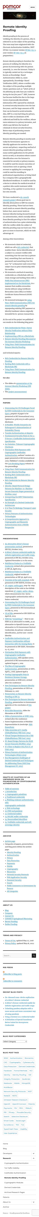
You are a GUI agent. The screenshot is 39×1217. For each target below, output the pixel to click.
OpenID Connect (19, 1104)
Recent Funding (11, 921)
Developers (7, 1153)
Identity (7, 1075)
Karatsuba (8, 1083)
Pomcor (5, 1213)
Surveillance (9, 1125)
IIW (29, 1075)
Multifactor (8, 1087)
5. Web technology (12, 808)
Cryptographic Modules (13, 1183)
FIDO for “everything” (14, 619)
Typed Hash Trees (11, 1129)
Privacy (10, 858)
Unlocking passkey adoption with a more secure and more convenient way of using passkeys (20, 1011)
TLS (22, 1125)
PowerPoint (9, 727)
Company (8, 913)
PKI (5, 1112)
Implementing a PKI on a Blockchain (19, 336)
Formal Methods (20, 1071)
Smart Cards (9, 1121)
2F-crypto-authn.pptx (14, 586)
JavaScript (26, 1079)
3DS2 (6, 1058)
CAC (5, 1062)
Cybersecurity (28, 1062)
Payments (11, 863)
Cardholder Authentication (15, 1173)
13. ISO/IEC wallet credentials (16, 816)
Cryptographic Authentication (16, 1163)
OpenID (7, 1104)
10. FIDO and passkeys (13, 811)
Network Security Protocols (18, 875)
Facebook (8, 1071)
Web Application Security (17, 877)
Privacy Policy (10, 943)
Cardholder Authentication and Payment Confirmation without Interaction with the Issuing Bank (18, 641)
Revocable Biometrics (13, 711)
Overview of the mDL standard (17, 580)
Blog (7, 910)
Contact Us (9, 916)
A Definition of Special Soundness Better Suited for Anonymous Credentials (18, 1022)
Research (7, 1158)
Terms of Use (10, 941)
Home (5, 1144)
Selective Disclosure (20, 1116)
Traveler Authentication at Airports (19, 433)
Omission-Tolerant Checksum (15, 1100)
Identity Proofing (14, 852)
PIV (15, 1108)
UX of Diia (9, 613)
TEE (17, 1125)
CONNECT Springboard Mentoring (18, 919)
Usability (23, 1129)
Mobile (9, 866)
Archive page (10, 841)
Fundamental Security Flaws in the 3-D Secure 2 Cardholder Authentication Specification (20, 438)
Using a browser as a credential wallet (20, 1017)
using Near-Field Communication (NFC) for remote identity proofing (20, 303)
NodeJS (7, 1096)
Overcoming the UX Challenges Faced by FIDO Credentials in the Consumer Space (20, 411)
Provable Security (24, 1112)
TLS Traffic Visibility (11, 1168)
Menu (32, 7)
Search (9, 883)
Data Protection (13, 861)
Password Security (14, 880)
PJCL (21, 1108)
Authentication (13, 855)
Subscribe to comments (12, 981)
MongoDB (26, 1083)
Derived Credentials (27, 1066)
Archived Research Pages (14, 1192)
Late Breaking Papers (16, 464)
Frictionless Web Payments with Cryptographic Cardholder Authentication (17, 452)
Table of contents (12, 789)
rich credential (23, 247)
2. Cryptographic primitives (16, 794)
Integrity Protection (12, 1079)
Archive (6, 1207)
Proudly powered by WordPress (20, 1213)
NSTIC (14, 1096)
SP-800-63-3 (18, 53)
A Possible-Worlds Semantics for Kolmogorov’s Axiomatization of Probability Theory (18, 427)
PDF (30, 724)
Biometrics (11, 872)
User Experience (10, 1133)
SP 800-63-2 (30, 50)
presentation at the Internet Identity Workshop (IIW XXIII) (18, 386)
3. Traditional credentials (15, 797)
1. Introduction (11, 791)
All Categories (12, 891)
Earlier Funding (11, 924)
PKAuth (29, 1108)
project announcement (17, 392)
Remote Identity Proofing (15, 1178)
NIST (30, 1091)
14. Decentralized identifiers (16, 819)
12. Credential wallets (13, 814)
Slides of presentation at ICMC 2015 (19, 716)
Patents (31, 1104)
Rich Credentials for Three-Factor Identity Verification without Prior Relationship (18, 330)
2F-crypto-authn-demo (23, 591)
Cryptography (12, 869)
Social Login (21, 1121)
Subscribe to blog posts (12, 974)
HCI (31, 1071)
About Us (6, 1202)
